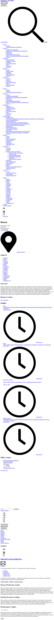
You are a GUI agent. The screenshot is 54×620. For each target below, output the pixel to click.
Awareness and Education (15, 155)
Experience (8, 81)
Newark (8, 194)
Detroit (7, 186)
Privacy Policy (6, 573)
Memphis (8, 190)
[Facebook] (4, 211)
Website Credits (6, 575)
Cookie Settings (4, 42)
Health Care (9, 52)
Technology (8, 66)
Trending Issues (6, 116)
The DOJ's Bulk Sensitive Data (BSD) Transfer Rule (18, 123)
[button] (4, 513)
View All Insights (4, 300)
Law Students (9, 174)
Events (7, 69)
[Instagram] (4, 213)
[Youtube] (4, 210)
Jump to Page (4, 0)
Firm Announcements (11, 82)
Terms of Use (6, 574)
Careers (8, 80)
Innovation (8, 164)
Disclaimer (5, 572)
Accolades (8, 149)
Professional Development (15, 156)
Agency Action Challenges (12, 120)
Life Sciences (9, 53)
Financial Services (10, 59)
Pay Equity (8, 130)
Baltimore (8, 180)
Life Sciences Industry (11, 63)
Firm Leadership (10, 163)
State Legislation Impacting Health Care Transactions (18, 131)
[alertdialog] (27, 601)
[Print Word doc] (4, 521)
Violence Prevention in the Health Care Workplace (17, 132)
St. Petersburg (9, 199)
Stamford (8, 200)
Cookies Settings (4, 581)
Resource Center (7, 297)
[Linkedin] (4, 208)
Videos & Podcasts (10, 75)
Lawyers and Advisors (11, 173)
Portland (8, 196)
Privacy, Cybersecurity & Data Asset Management (17, 56)
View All (8, 57)
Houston (8, 188)
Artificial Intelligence (11, 121)
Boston (7, 181)
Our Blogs (8, 72)
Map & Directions (21, 252)
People (4, 44)
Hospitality (8, 62)
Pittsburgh (8, 195)
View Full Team (4, 470)
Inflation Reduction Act (11, 127)
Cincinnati (8, 184)
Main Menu (10, 0)
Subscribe (5, 216)
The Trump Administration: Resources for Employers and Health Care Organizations (25, 118)
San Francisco (9, 198)
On (3, 610)
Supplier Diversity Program (15, 159)
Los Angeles (9, 189)
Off (6, 610)
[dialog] (27, 580)
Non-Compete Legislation (12, 129)
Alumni (5, 204)
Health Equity (9, 126)
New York (8, 193)
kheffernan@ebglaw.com (9, 468)
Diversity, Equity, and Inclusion (13, 151)
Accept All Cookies (18, 581)
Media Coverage (10, 71)
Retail (7, 64)
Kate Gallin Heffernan (8, 461)
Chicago (8, 183)
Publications (9, 73)
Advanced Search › (5, 510)
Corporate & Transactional (12, 49)
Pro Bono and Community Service (14, 166)
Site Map (5, 570)
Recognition (11, 157)
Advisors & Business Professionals (14, 47)
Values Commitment (10, 168)
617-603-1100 (5, 229)
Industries (5, 58)
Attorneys (8, 46)
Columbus (8, 185)
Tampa (7, 201)
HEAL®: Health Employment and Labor (15, 125)
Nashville (8, 191)
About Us (5, 77)
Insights (5, 68)
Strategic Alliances (10, 85)
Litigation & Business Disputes (13, 54)
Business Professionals (11, 175)
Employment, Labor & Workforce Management (16, 51)
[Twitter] (4, 215)
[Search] (26, 42)
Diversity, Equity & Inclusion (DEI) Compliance (17, 122)
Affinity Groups (12, 154)
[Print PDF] (4, 519)
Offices (7, 83)
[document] (27, 601)
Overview (8, 78)
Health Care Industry (10, 61)
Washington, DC (10, 203)
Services (5, 48)
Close (2, 618)
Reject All (11, 581)
